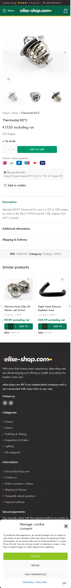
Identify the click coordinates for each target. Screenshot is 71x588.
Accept (35, 556)
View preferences (36, 574)
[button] (66, 526)
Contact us (11, 477)
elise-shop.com (57, 369)
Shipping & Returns (15, 490)
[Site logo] (35, 10)
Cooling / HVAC (51, 254)
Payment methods (15, 502)
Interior (9, 428)
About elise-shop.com (17, 471)
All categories (12, 452)
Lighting (9, 446)
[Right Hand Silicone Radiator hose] (52, 289)
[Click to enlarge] (8, 79)
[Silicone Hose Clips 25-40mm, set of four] (18, 289)
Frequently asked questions (20, 496)
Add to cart (37, 149)
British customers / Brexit (19, 484)
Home (5, 113)
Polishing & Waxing (15, 434)
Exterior (9, 422)
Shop (15, 113)
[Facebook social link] (4, 403)
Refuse (35, 565)
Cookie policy (28, 581)
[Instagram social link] (10, 403)
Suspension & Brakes (17, 440)
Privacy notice (41, 581)
